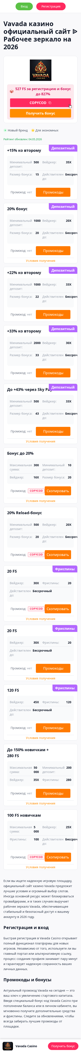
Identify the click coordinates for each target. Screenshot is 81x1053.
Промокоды (53, 192)
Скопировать (58, 491)
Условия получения (40, 261)
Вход (24, 6)
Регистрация (50, 6)
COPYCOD (38, 102)
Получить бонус (40, 113)
